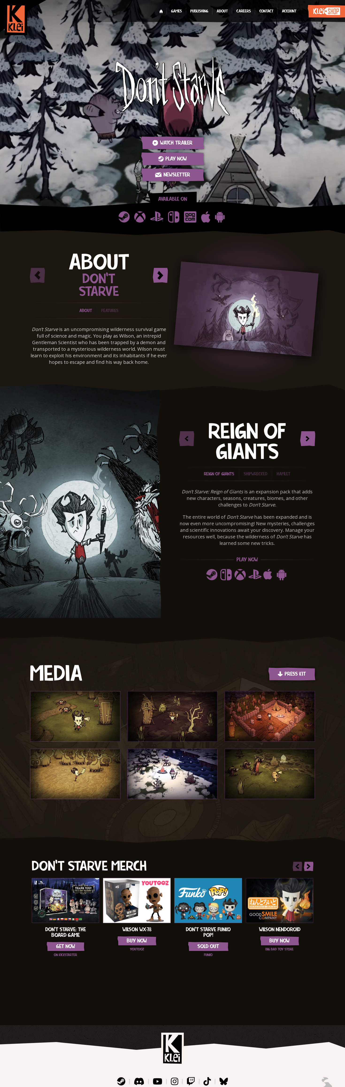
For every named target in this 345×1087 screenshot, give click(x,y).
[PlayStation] (156, 217)
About (85, 310)
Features (110, 310)
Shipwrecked (255, 473)
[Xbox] (140, 217)
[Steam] (124, 217)
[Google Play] (220, 217)
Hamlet (283, 473)
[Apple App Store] (205, 217)
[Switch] (173, 217)
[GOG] (190, 217)
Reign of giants (219, 473)
